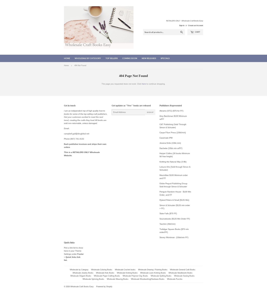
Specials (165, 58)
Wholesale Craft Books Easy (82, 287)
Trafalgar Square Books (170, 229)
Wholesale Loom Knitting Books (153, 273)
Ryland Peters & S (167, 200)
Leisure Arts (165, 167)
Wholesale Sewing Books (184, 276)
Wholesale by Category (88, 58)
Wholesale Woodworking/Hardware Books (147, 279)
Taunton (163, 224)
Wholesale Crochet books (125, 270)
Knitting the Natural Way (170, 162)
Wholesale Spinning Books (93, 279)
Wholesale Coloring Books (101, 270)
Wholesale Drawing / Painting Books (152, 270)
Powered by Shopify (104, 287)
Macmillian (164, 175)
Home (67, 58)
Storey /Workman (167, 237)
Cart (197, 32)
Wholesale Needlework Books (180, 273)
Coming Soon (129, 58)
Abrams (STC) (166, 111)
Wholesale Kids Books (105, 273)
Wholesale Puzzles (174, 279)
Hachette (163, 148)
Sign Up (150, 112)
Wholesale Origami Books (80, 276)
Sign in (181, 26)
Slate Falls (164, 213)
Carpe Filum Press (168, 132)
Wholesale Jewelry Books (83, 273)
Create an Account (195, 26)
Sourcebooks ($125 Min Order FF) (175, 219)
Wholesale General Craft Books (182, 270)
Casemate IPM (166, 138)
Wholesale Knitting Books (127, 273)
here (144, 84)
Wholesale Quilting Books (161, 276)
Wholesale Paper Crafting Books (107, 276)
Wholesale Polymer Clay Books (135, 276)
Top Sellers (111, 58)
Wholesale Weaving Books (117, 279)
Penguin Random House (170, 192)
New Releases (149, 58)
